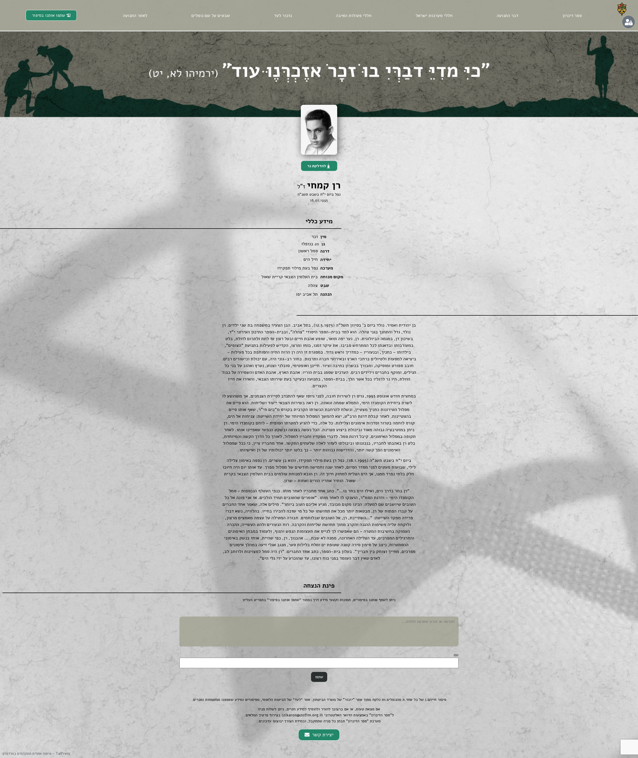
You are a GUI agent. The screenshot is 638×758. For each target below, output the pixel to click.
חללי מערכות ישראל (434, 15)
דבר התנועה (507, 15)
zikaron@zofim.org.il (302, 715)
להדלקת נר (316, 166)
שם (456, 655)
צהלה (313, 285)
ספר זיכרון (572, 15)
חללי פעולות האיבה (354, 15)
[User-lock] (628, 22)
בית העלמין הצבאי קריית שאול (289, 277)
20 (317, 244)
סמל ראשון (308, 251)
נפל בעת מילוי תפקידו (297, 268)
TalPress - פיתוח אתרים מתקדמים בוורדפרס (36, 753)
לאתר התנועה (135, 15)
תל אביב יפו (307, 294)
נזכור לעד (283, 15)
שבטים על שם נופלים (210, 15)
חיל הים (311, 259)
